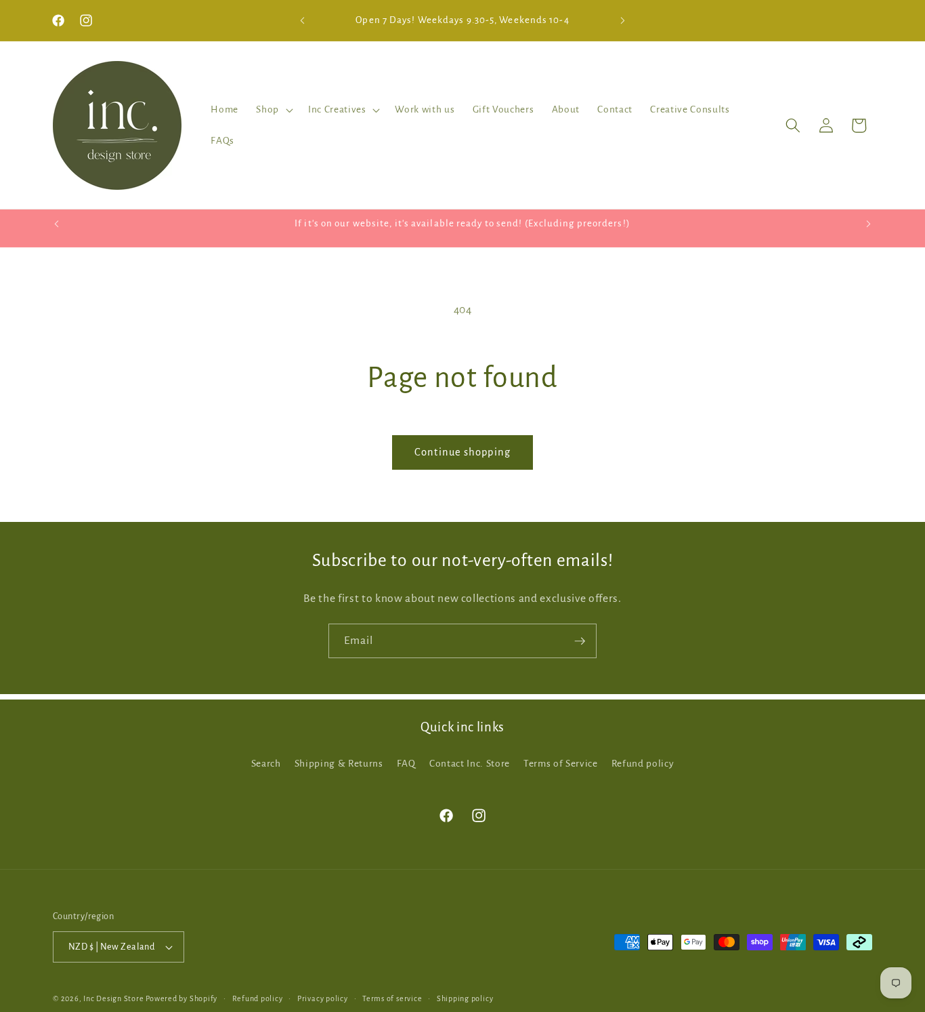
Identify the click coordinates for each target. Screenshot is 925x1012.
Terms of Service (560, 763)
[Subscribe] (579, 641)
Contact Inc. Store (469, 763)
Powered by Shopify (181, 998)
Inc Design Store (113, 998)
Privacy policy (322, 998)
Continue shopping (462, 452)
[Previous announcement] (303, 20)
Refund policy (642, 763)
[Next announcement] (623, 20)
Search (266, 763)
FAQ (406, 763)
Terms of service (392, 998)
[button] (273, 109)
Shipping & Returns (339, 763)
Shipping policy (465, 998)
